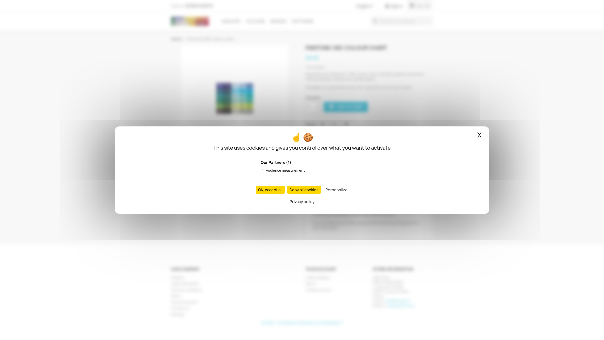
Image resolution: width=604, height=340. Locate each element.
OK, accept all (270, 189)
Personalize (337, 189)
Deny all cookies (304, 189)
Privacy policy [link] (302, 201)
